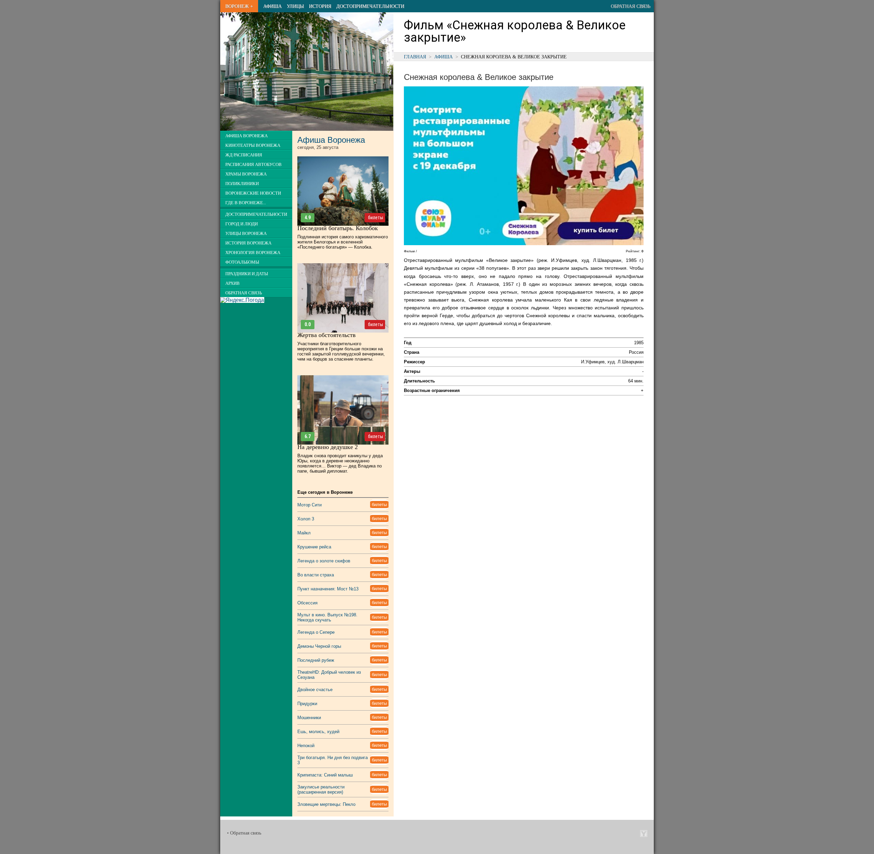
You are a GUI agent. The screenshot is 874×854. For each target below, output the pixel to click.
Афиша (272, 6)
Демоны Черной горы (319, 646)
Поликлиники (242, 183)
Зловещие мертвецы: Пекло (326, 804)
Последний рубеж (315, 660)
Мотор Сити (309, 504)
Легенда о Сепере (316, 632)
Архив (232, 283)
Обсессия (307, 602)
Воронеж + (239, 6)
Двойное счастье (315, 689)
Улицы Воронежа (246, 233)
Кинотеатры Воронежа (252, 145)
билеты (375, 217)
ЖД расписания (243, 155)
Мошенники (309, 717)
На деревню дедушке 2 (327, 447)
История (320, 6)
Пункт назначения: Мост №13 (327, 588)
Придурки (307, 703)
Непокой (305, 745)
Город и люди (241, 224)
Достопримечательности (370, 6)
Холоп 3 (305, 518)
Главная (415, 56)
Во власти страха (315, 574)
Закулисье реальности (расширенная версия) (320, 789)
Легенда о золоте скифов (323, 560)
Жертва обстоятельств (326, 335)
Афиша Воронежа (246, 136)
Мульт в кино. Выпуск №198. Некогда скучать (327, 617)
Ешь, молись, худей (318, 731)
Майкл (304, 532)
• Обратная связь (244, 833)
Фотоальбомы (242, 262)
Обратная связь (630, 6)
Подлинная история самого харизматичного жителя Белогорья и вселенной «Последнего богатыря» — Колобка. (342, 242)
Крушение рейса (314, 546)
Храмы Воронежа (246, 174)
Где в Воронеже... (245, 202)
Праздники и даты (246, 273)
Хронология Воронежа (252, 252)
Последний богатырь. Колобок (337, 228)
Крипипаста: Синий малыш (325, 775)
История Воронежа (248, 243)
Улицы (295, 6)
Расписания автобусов (253, 164)
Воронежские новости (253, 193)
